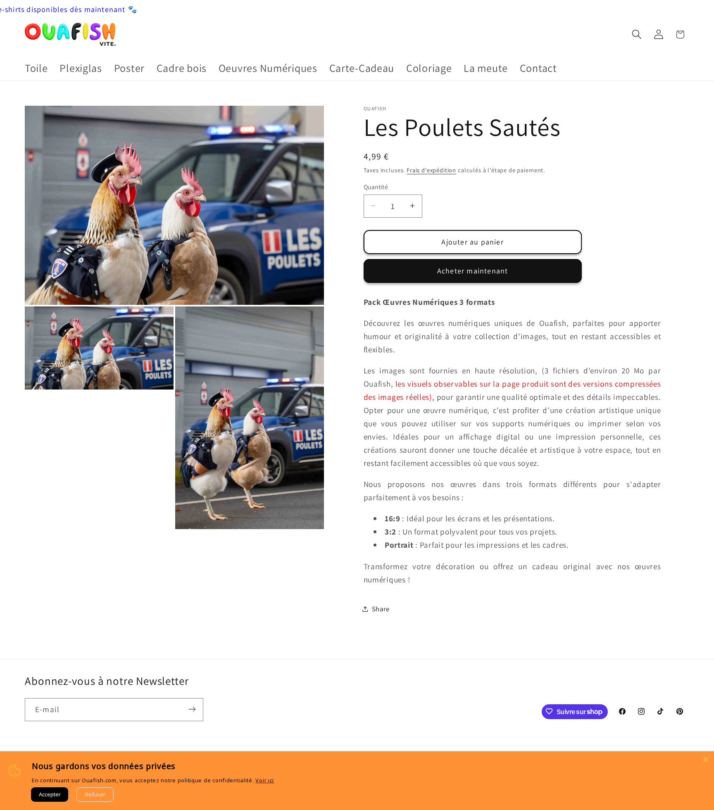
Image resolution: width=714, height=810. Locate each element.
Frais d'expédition (431, 169)
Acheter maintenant (472, 270)
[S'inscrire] (192, 709)
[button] (636, 34)
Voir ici (264, 780)
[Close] (706, 759)
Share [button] (381, 608)
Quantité (376, 187)
